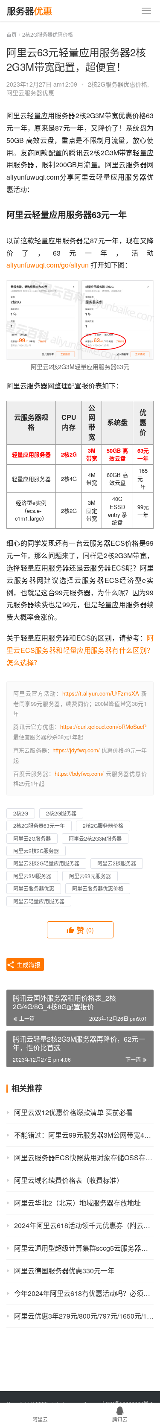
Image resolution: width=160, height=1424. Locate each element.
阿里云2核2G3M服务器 (95, 838)
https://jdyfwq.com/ (76, 750)
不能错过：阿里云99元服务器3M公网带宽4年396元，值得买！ (84, 1135)
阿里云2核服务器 (116, 863)
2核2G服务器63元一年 (39, 825)
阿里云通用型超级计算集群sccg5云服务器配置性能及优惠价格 (84, 1248)
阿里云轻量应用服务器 (38, 901)
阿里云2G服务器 (32, 838)
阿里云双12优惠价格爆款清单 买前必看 (73, 1112)
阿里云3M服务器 (32, 875)
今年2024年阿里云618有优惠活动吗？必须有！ (84, 1293)
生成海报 (28, 964)
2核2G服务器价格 (103, 825)
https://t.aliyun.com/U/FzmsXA (100, 693)
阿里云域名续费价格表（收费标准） (68, 1180)
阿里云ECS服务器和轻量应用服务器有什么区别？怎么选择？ (80, 650)
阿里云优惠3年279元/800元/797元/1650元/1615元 (84, 1316)
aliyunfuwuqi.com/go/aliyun (47, 265)
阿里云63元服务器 (90, 875)
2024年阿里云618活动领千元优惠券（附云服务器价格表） (84, 1225)
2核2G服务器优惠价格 (117, 84)
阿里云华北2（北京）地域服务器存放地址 (77, 1203)
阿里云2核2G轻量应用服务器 (46, 863)
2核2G (20, 813)
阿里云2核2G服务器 (36, 850)
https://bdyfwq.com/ (79, 773)
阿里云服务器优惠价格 (97, 888)
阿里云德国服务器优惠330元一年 (64, 1270)
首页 (11, 34)
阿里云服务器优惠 (30, 92)
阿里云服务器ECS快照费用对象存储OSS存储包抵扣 (84, 1157)
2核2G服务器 (61, 813)
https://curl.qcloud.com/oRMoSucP (103, 726)
